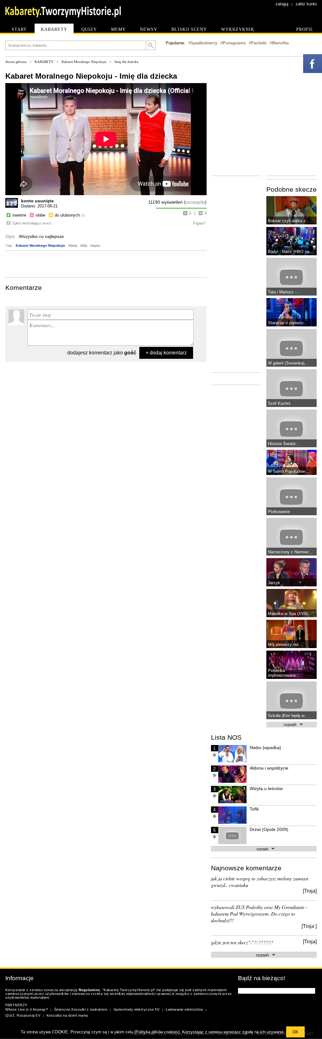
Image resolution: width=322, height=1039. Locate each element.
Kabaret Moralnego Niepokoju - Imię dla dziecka (91, 76)
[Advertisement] (106, 263)
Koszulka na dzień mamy (67, 1015)
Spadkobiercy (204, 43)
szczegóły (195, 202)
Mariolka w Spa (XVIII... (290, 613)
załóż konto (306, 4)
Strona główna (15, 62)
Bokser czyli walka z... (288, 220)
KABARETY (44, 62)
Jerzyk (274, 582)
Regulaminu (89, 990)
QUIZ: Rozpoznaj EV (22, 1015)
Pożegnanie (234, 43)
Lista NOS (226, 737)
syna (96, 245)
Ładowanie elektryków (184, 1009)
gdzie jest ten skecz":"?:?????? (242, 942)
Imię (73, 245)
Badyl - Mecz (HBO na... (290, 251)
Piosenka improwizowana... (283, 673)
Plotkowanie (279, 511)
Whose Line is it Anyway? (26, 1009)
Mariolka (280, 43)
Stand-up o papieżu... (287, 322)
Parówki (259, 43)
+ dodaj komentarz (166, 352)
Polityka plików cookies (157, 1032)
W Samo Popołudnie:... (289, 471)
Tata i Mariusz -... (284, 292)
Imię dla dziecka (126, 62)
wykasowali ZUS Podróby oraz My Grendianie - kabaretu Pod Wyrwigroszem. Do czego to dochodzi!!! (259, 913)
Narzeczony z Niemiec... (290, 552)
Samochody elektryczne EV (137, 1009)
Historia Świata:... (284, 443)
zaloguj (281, 4)
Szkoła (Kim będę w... (288, 715)
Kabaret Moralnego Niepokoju (84, 62)
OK (295, 1032)
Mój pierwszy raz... (285, 644)
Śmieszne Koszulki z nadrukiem (81, 1009)
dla (84, 245)
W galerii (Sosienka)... (288, 363)
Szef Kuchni (279, 403)
